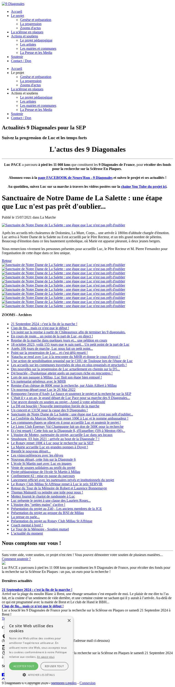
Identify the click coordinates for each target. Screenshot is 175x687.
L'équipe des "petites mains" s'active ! (38, 505)
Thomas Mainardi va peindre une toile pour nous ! (47, 492)
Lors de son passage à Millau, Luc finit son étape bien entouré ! (56, 377)
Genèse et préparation (35, 20)
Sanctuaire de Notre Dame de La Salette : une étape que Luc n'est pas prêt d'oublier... (72, 414)
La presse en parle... (25, 517)
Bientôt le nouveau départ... (31, 451)
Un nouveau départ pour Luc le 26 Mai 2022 (43, 390)
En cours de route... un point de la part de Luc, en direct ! (52, 336)
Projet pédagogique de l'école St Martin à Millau (45, 472)
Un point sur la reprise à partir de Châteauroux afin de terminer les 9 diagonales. (68, 332)
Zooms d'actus (30, 28)
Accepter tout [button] (23, 666)
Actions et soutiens (24, 36)
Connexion (87, 683)
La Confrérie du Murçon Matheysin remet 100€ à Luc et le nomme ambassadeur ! (69, 418)
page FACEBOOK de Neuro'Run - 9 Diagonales (75, 178)
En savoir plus (45, 656)
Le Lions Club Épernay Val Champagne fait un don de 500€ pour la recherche (67, 426)
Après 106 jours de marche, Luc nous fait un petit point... (52, 348)
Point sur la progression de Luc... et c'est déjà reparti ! (49, 353)
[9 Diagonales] (13, 4)
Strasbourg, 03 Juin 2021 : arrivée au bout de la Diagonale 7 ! (55, 439)
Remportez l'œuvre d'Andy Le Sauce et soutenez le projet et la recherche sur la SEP (71, 394)
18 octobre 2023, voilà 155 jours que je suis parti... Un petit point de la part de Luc (70, 344)
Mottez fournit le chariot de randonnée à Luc (43, 496)
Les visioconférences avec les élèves (37, 455)
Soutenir (17, 57)
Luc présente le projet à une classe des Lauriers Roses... (51, 500)
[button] (38, 674)
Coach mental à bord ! (27, 525)
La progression (30, 24)
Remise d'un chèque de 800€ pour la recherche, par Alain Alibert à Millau (64, 385)
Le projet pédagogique (36, 40)
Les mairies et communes (38, 48)
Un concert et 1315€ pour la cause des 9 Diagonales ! (49, 410)
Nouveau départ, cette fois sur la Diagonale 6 (43, 459)
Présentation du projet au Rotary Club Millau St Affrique (51, 521)
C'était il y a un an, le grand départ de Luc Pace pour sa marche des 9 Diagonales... (70, 398)
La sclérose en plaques (27, 32)
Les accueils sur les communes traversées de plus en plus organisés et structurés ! (69, 365)
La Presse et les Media (36, 53)
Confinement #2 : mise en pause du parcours (43, 476)
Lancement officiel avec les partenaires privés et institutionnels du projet (62, 480)
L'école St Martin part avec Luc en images (41, 463)
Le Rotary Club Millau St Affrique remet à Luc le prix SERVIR (57, 484)
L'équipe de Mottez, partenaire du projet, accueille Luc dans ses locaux (62, 435)
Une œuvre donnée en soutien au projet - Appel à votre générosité (58, 402)
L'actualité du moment (27, 533)
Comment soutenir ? (16, 559)
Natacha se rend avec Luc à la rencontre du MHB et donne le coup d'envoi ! (65, 357)
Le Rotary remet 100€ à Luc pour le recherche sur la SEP (52, 443)
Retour (7, 261)
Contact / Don (21, 61)
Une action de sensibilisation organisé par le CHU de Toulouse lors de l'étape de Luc (72, 361)
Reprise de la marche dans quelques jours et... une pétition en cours (59, 340)
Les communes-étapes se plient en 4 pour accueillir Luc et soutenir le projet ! (66, 422)
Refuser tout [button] (54, 666)
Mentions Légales (64, 683)
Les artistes (28, 44)
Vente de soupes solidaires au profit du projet (43, 468)
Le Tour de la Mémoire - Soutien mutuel (40, 529)
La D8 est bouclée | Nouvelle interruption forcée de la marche (55, 406)
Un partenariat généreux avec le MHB (38, 381)
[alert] (39, 649)
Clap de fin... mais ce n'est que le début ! (40, 328)
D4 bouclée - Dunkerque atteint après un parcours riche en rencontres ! (62, 373)
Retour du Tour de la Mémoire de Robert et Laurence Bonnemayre (59, 488)
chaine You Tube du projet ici (143, 186)
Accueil (16, 11)
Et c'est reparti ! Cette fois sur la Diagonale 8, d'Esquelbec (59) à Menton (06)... (68, 431)
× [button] (69, 620)
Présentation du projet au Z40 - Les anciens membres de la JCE (56, 509)
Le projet (17, 16)
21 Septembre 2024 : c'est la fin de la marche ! (44, 324)
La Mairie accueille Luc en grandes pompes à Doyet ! (49, 447)
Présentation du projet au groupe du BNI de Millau (47, 513)
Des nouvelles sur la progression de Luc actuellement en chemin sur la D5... (65, 369)
